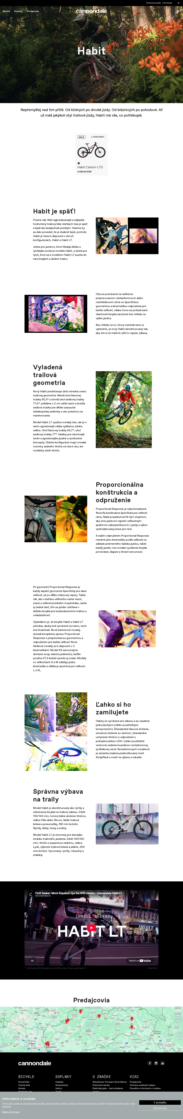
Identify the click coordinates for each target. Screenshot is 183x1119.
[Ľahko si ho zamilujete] (56, 731)
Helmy (58, 1088)
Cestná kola (24, 1085)
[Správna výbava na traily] (127, 824)
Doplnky (18, 11)
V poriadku (160, 1102)
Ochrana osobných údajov (142, 1085)
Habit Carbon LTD (90, 167)
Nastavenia (160, 1108)
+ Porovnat (97, 137)
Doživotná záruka (153, 3)
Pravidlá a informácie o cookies (145, 1088)
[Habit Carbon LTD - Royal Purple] (91, 150)
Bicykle (6, 11)
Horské (21, 1088)
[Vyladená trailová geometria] (127, 409)
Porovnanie (167, 3)
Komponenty (61, 1085)
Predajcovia (33, 11)
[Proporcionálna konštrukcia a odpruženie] (56, 519)
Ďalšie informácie (11, 1112)
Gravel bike (23, 1082)
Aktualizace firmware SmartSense (110, 1082)
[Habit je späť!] (127, 235)
